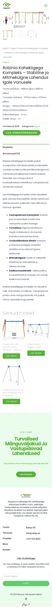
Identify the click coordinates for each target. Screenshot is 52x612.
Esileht (6, 48)
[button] (44, 15)
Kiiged (14, 48)
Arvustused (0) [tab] (11, 153)
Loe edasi (11, 356)
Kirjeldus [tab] (8, 147)
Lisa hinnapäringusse (21, 132)
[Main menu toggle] (45, 5)
